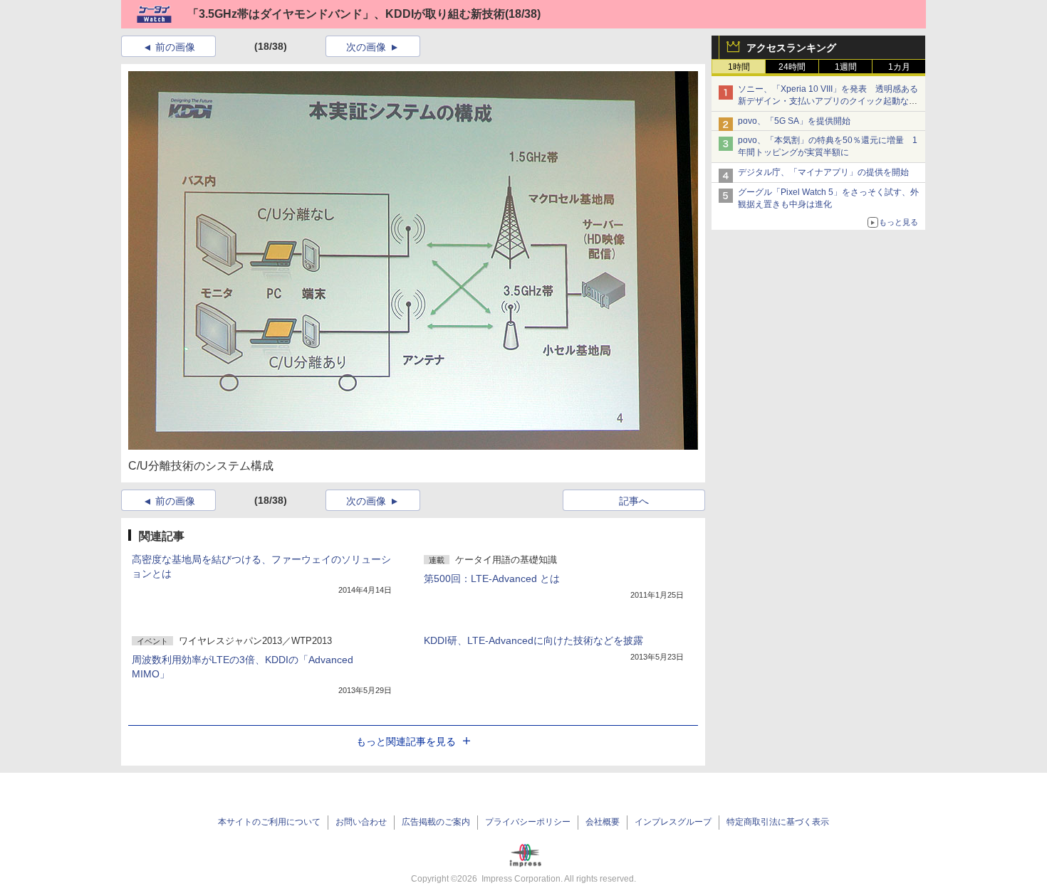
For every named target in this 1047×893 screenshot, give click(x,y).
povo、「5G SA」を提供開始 (794, 121)
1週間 (846, 67)
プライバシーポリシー (528, 822)
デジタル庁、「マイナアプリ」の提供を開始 (823, 172)
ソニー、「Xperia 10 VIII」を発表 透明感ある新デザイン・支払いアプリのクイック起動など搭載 (828, 101)
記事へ (634, 501)
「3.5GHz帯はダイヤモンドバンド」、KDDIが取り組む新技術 (346, 14)
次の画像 (366, 47)
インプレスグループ (673, 822)
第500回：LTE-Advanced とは (492, 578)
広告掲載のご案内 (436, 822)
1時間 (739, 67)
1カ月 (899, 67)
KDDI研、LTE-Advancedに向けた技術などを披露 (533, 640)
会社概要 (602, 822)
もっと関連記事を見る (406, 741)
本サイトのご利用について (269, 822)
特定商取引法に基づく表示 (777, 822)
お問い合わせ (361, 822)
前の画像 (175, 47)
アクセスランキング (791, 47)
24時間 (792, 67)
